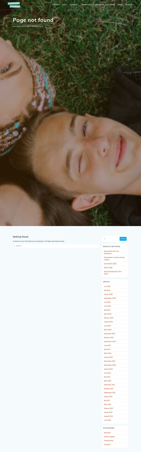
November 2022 (109, 361)
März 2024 (107, 330)
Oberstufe (86, 5)
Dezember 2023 (109, 334)
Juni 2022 (107, 373)
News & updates (109, 437)
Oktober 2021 (108, 389)
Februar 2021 (108, 408)
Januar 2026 (108, 294)
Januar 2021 (108, 412)
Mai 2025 (107, 310)
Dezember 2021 (109, 385)
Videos (120, 5)
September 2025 (110, 298)
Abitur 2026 (108, 268)
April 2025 (107, 314)
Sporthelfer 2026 (110, 264)
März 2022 (107, 381)
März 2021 (107, 405)
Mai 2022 (107, 377)
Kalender (111, 5)
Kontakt (130, 5)
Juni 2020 (107, 420)
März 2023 (107, 353)
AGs (64, 5)
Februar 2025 (108, 318)
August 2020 (108, 416)
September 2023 (110, 342)
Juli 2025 (107, 302)
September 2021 (109, 393)
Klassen (73, 5)
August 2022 (108, 369)
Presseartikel (108, 441)
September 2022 (110, 365)
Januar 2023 (108, 357)
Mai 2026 (107, 290)
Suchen (123, 239)
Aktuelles (99, 5)
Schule (55, 5)
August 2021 (108, 397)
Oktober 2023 (109, 338)
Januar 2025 (108, 322)
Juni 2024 (107, 326)
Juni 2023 (107, 346)
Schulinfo (107, 445)
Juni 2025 (107, 306)
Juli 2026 (107, 287)
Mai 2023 (107, 349)
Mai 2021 (107, 401)
